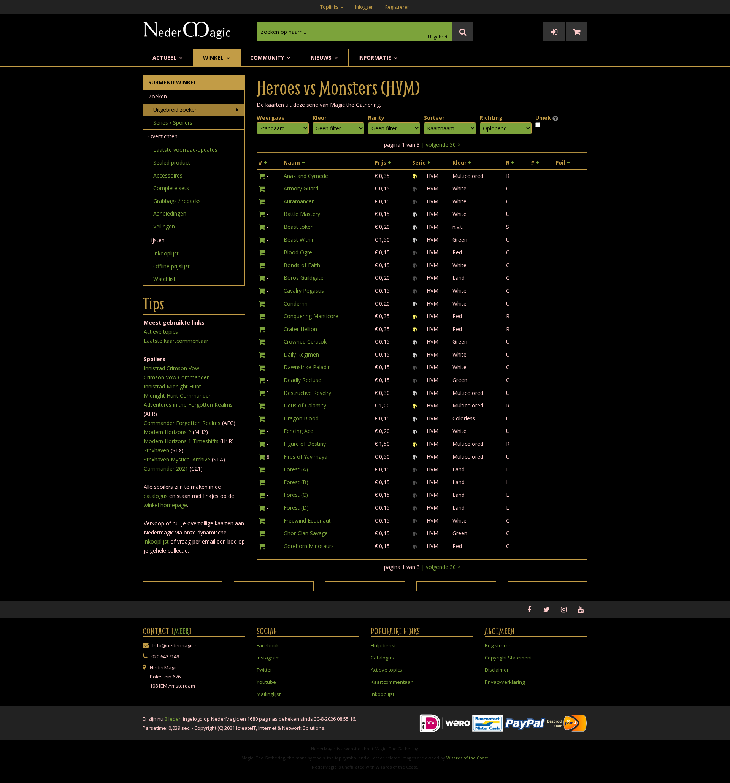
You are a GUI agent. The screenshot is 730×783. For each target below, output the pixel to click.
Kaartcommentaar (392, 681)
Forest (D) (296, 507)
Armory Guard (301, 188)
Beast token (299, 226)
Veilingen (164, 226)
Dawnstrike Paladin (307, 367)
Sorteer (434, 117)
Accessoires (167, 175)
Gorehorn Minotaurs (309, 546)
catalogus (156, 495)
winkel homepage (165, 505)
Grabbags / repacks (177, 200)
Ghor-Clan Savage (306, 533)
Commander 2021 (166, 468)
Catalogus (382, 657)
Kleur (320, 117)
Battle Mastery (302, 213)
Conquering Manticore (311, 316)
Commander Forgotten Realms (182, 422)
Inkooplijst (166, 253)
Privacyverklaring (505, 681)
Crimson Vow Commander (176, 377)
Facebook (268, 645)
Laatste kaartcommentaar (176, 340)
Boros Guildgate (304, 277)
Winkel (214, 57)
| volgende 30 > (440, 144)
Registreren (397, 7)
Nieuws (322, 57)
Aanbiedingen (169, 213)
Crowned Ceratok (305, 341)
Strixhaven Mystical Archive (177, 459)
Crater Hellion (300, 329)
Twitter (264, 669)
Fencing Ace (298, 430)
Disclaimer (497, 669)
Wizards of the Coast (467, 758)
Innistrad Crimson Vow (171, 368)
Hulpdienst (383, 645)
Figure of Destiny (305, 443)
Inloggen (364, 7)
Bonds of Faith (302, 265)
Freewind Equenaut (307, 520)
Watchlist (164, 278)
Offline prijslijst (171, 266)
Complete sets (171, 188)
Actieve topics (161, 331)
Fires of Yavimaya (305, 456)
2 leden (173, 718)
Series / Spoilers (172, 122)
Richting (491, 117)
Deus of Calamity (305, 405)
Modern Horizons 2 (167, 432)
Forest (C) (296, 494)
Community (268, 57)
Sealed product (171, 162)
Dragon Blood (301, 418)
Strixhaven (156, 450)
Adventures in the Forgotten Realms (188, 404)
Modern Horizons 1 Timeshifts (181, 441)
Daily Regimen (301, 354)
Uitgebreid (439, 37)
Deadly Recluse (302, 380)
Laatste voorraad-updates (185, 149)
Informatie (375, 57)
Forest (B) (296, 482)
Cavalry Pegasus (304, 290)
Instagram (268, 657)
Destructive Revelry (307, 392)
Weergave (271, 117)
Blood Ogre (298, 252)
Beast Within (299, 239)
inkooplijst (156, 541)
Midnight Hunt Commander (177, 395)
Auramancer (299, 201)
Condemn (296, 303)
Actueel (165, 57)
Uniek (543, 117)
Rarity (376, 117)
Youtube (266, 681)
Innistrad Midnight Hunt (172, 386)
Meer (181, 631)
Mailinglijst (269, 694)
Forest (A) (296, 469)
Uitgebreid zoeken (175, 109)
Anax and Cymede (306, 175)
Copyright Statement (508, 657)
